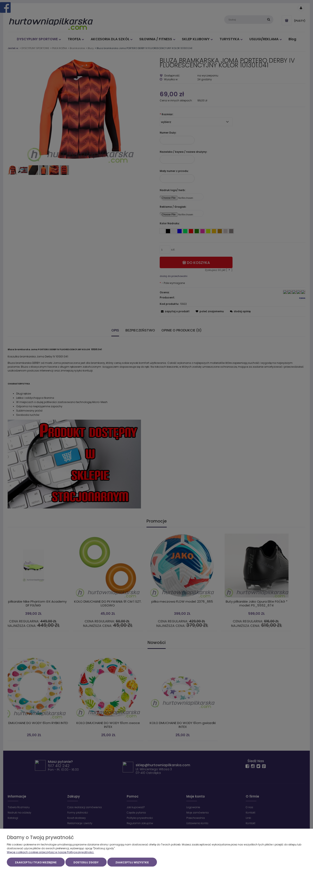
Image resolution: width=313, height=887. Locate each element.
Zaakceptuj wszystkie (132, 862)
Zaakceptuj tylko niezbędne (36, 862)
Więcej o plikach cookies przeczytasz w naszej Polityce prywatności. (50, 852)
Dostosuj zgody (86, 862)
